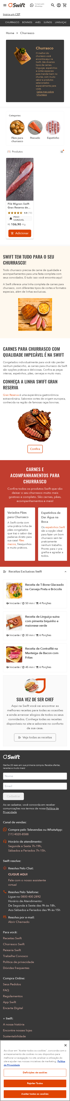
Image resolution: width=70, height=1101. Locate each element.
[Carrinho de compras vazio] (65, 5)
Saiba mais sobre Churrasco (45, 93)
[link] (11, 14)
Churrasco (12, 22)
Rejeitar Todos (35, 1083)
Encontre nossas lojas (17, 1030)
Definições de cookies (35, 1072)
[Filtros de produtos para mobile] (62, 152)
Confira (35, 449)
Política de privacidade (18, 962)
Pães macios (15, 542)
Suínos (48, 22)
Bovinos (27, 22)
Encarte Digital (13, 1008)
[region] (35, 1070)
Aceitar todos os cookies (35, 1094)
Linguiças (61, 22)
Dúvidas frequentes (16, 968)
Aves (38, 22)
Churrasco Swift (13, 944)
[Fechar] (65, 1045)
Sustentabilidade (14, 1036)
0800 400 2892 (31, 897)
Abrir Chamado (18, 922)
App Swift (9, 1002)
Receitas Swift (12, 938)
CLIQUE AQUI (18, 874)
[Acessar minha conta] (59, 5)
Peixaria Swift (12, 950)
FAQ (6, 990)
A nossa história (13, 1024)
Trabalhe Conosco (15, 956)
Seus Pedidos (12, 984)
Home (10, 33)
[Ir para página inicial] (16, 5)
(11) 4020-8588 (18, 834)
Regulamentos (13, 996)
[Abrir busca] (53, 5)
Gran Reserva (11, 395)
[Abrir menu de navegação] (5, 5)
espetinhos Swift (55, 527)
